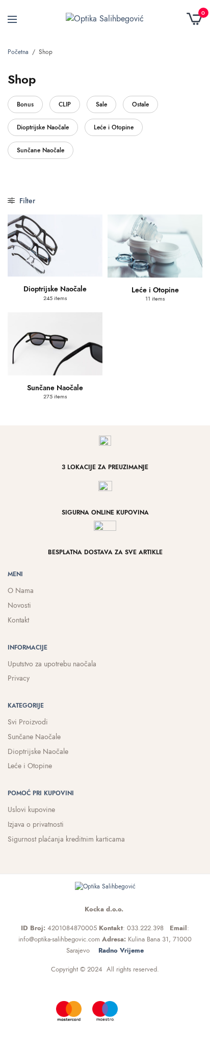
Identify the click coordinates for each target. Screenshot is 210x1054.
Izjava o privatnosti (36, 824)
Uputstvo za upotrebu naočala (52, 664)
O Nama (21, 590)
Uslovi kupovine (31, 809)
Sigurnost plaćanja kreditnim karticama (66, 839)
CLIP (65, 104)
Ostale (140, 104)
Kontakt (18, 620)
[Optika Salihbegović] (105, 19)
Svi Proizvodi (28, 722)
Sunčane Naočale (40, 150)
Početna (18, 52)
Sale (101, 104)
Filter (26, 201)
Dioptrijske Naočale (43, 127)
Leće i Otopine (114, 127)
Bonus (25, 104)
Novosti (19, 605)
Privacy (19, 678)
